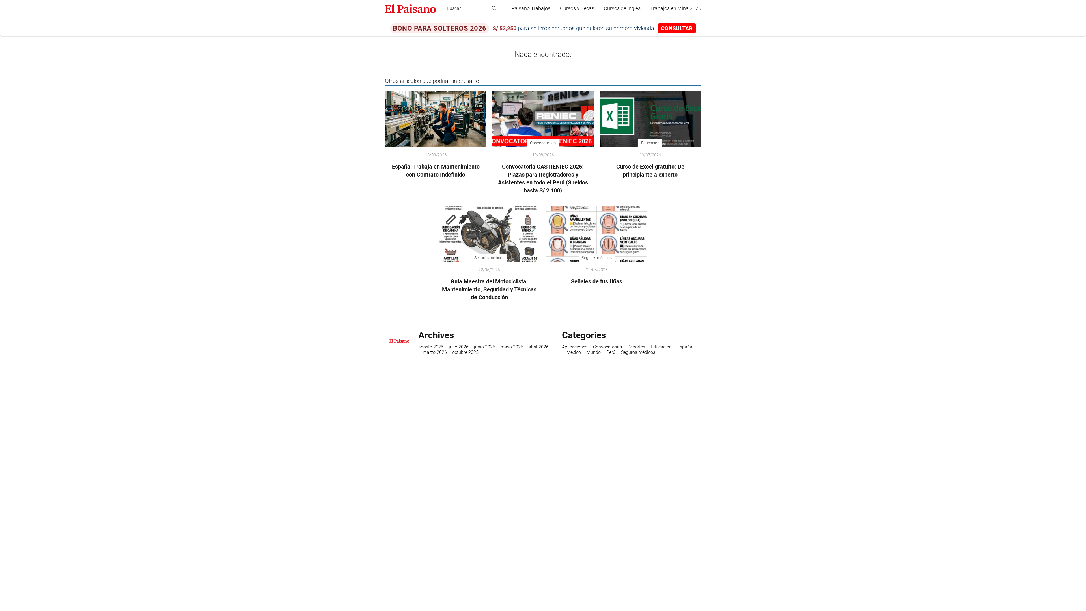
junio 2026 (484, 347)
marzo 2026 (435, 352)
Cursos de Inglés (622, 8)
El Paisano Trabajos (528, 8)
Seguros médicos (638, 352)
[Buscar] (493, 8)
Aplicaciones (574, 347)
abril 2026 (539, 347)
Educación (661, 347)
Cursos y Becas (577, 8)
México (573, 352)
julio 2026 (459, 347)
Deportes (636, 347)
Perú (610, 352)
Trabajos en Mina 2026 (675, 8)
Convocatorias (607, 347)
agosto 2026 (430, 347)
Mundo (594, 352)
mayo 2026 (512, 347)
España (684, 347)
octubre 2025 (465, 352)
